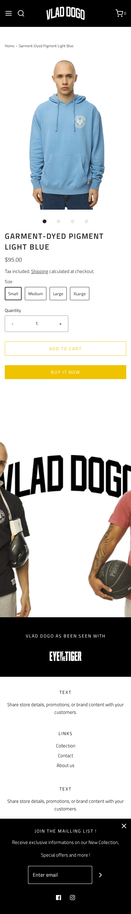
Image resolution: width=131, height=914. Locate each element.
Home (9, 46)
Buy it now (65, 372)
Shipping (39, 271)
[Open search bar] (23, 13)
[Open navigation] (8, 13)
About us (65, 765)
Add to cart (65, 348)
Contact (65, 755)
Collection (65, 745)
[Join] (100, 875)
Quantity (13, 310)
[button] (65, 134)
